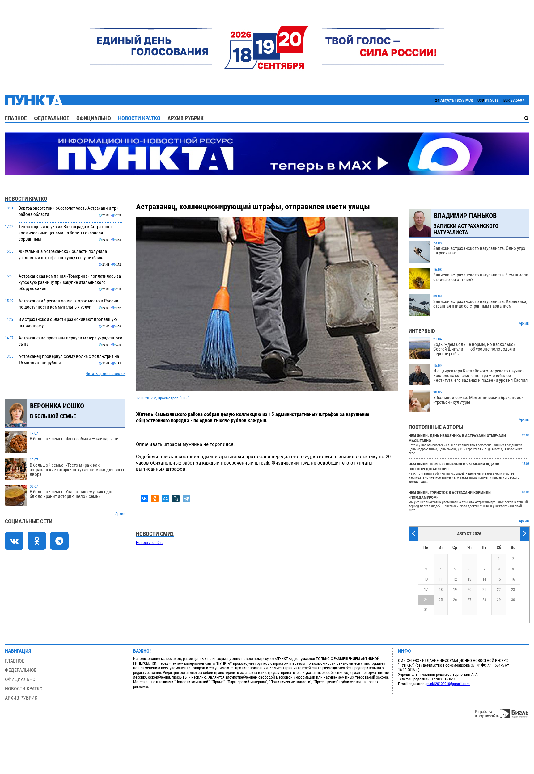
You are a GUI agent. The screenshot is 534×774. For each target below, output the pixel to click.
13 (469, 579)
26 (455, 599)
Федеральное (51, 118)
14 (484, 579)
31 (426, 610)
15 (499, 579)
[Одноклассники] (155, 498)
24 (426, 599)
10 (426, 579)
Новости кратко (139, 118)
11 (441, 579)
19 (455, 589)
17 (426, 589)
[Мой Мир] (165, 498)
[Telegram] (186, 498)
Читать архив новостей (105, 373)
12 (455, 579)
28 (484, 599)
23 (513, 589)
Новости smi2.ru (149, 542)
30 (513, 599)
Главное (16, 118)
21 (484, 589)
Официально (93, 118)
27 (469, 599)
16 (513, 579)
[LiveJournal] (176, 498)
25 (441, 599)
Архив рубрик (185, 118)
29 (499, 599)
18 (441, 589)
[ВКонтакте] (144, 498)
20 (469, 589)
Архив (120, 513)
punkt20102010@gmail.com (448, 683)
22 (499, 589)
